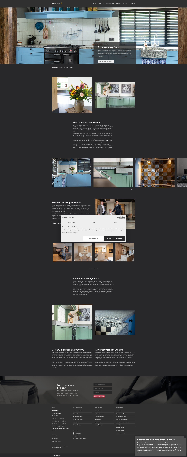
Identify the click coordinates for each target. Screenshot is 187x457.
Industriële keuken (120, 433)
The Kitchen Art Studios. (80, 438)
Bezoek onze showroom (106, 61)
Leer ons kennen (57, 223)
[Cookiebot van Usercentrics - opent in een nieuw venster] (118, 217)
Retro (107, 140)
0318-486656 (55, 440)
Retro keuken (98, 422)
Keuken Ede (76, 413)
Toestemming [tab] (71, 222)
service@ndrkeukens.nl (57, 447)
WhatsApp (55, 438)
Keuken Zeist (76, 422)
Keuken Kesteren (77, 424)
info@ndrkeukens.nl (56, 441)
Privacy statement (56, 455)
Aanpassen (92, 238)
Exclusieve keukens (99, 413)
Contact (133, 3)
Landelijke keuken (120, 424)
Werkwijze (118, 3)
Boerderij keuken (98, 424)
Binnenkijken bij (110, 3)
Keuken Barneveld (77, 411)
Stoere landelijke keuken (121, 419)
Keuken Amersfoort (77, 419)
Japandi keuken (119, 411)
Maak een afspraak (99, 396)
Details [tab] (93, 222)
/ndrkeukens (78, 433)
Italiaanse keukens (120, 430)
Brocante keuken (120, 427)
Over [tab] (115, 222)
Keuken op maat (98, 411)
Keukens (94, 3)
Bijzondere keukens (99, 416)
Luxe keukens (98, 419)
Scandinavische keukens (121, 413)
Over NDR (125, 3)
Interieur (101, 3)
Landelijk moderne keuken (122, 422)
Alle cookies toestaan (114, 238)
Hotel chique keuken (121, 416)
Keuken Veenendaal (78, 416)
